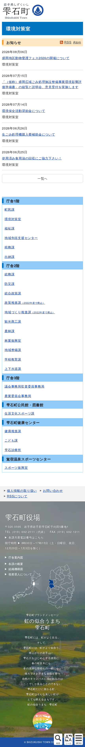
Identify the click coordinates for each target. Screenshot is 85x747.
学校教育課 (13, 359)
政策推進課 (25, 302)
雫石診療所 (13, 450)
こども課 (11, 440)
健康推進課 (13, 431)
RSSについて (17, 496)
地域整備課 (13, 349)
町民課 (9, 209)
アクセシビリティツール (68, 739)
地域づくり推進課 (30, 312)
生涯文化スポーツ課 (19, 413)
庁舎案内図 (15, 557)
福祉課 (9, 228)
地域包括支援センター (21, 237)
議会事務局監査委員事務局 (24, 386)
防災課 (9, 283)
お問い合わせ (53, 490)
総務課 (9, 274)
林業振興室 (13, 340)
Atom (77, 42)
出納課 (9, 256)
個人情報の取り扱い (22, 490)
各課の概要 (15, 564)
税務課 (9, 247)
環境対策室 (13, 219)
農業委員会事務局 (18, 396)
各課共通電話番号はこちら (26, 537)
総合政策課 (13, 293)
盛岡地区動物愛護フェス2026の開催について (36, 58)
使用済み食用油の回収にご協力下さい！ (32, 158)
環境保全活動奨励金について (23, 110)
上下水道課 (13, 368)
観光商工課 (13, 321)
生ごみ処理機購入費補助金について (28, 134)
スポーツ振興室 (16, 467)
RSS (67, 42)
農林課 (9, 331)
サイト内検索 (58, 739)
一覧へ (42, 178)
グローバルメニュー (78, 739)
